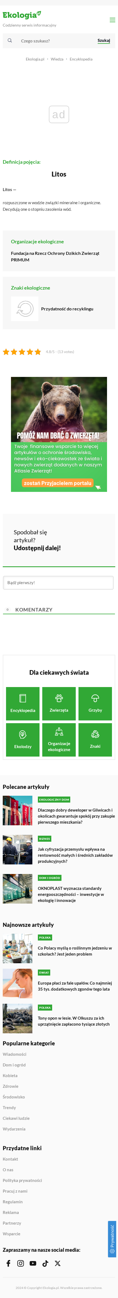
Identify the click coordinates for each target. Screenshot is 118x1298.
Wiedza (57, 59)
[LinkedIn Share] (72, 547)
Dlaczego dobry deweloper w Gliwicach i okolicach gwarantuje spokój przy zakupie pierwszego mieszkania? (76, 815)
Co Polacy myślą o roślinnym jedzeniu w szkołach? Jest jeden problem (75, 950)
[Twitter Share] (86, 531)
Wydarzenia (14, 1129)
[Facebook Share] (72, 531)
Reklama (11, 1212)
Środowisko (14, 1097)
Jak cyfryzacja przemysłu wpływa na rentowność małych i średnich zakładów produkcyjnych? (75, 855)
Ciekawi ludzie (16, 1118)
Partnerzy (12, 1223)
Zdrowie (10, 1086)
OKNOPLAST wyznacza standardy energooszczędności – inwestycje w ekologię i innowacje (71, 894)
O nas (8, 1170)
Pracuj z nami (15, 1191)
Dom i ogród (14, 1065)
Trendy (9, 1108)
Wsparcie (11, 1234)
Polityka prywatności (22, 1180)
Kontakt (10, 1159)
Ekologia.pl (35, 59)
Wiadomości (14, 1054)
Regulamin (13, 1202)
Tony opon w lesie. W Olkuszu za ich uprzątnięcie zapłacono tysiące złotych (74, 1021)
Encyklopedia (81, 59)
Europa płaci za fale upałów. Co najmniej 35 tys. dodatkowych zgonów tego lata (75, 985)
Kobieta (10, 1076)
